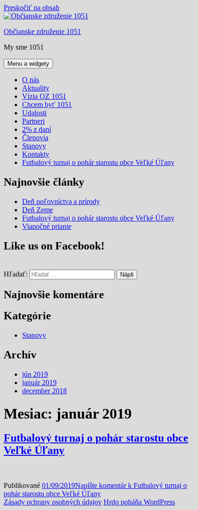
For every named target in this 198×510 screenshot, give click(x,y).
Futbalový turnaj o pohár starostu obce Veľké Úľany (98, 162)
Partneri (33, 121)
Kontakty (35, 154)
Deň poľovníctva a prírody (61, 201)
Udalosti (34, 113)
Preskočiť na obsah (31, 7)
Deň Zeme (37, 210)
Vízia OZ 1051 (44, 96)
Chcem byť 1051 (47, 104)
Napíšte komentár (95, 490)
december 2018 (44, 391)
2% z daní (36, 129)
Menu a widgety (28, 63)
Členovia (35, 138)
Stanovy (34, 146)
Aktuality (35, 88)
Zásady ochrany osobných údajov (53, 502)
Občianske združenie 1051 (42, 31)
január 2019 (39, 382)
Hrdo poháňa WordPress (139, 502)
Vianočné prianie (46, 226)
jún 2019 (35, 374)
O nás (30, 80)
